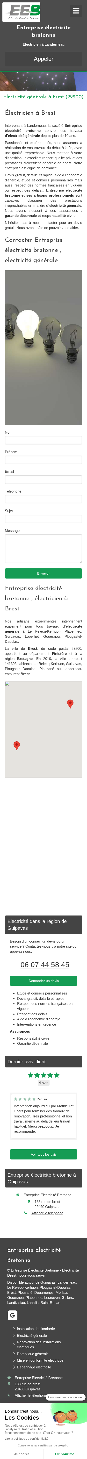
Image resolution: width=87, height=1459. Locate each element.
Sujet (9, 511)
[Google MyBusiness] (12, 1315)
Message (12, 531)
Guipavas (12, 636)
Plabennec (73, 631)
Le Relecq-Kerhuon (44, 631)
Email (9, 471)
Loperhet (32, 636)
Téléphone (13, 491)
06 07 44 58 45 (45, 965)
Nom (9, 432)
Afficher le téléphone (47, 1213)
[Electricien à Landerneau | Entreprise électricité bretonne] (22, 12)
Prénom (11, 452)
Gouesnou (51, 636)
